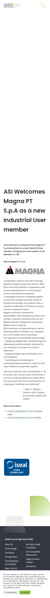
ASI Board (9, 552)
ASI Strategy (11, 548)
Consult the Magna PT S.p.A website (24, 417)
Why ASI (9, 544)
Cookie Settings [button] (10, 592)
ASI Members (11, 556)
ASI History (31, 566)
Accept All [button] (25, 592)
